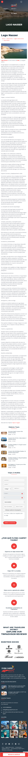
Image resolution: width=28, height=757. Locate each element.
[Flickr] (15, 744)
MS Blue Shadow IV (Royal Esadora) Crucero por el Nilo (17, 458)
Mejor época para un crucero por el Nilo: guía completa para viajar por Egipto (16, 686)
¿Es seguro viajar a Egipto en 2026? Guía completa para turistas (17, 692)
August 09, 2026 (12, 694)
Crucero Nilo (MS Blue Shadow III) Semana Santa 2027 (17, 452)
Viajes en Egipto (16, 422)
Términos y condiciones (7, 750)
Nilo (18, 60)
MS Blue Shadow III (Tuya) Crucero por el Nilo (17, 445)
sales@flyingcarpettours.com (10, 709)
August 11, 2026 (11, 688)
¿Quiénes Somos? (6, 748)
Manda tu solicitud (10, 522)
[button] (14, 13)
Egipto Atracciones (10, 747)
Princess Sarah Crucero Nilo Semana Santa (15, 432)
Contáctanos (18, 747)
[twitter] (6, 744)
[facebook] (2, 744)
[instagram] (12, 744)
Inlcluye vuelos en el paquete (13, 510)
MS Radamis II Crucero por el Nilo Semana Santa (17, 465)
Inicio (3, 747)
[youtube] (9, 744)
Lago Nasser (4, 60)
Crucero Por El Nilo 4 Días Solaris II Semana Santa (17, 438)
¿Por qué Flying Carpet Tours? (14, 539)
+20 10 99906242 (7, 707)
